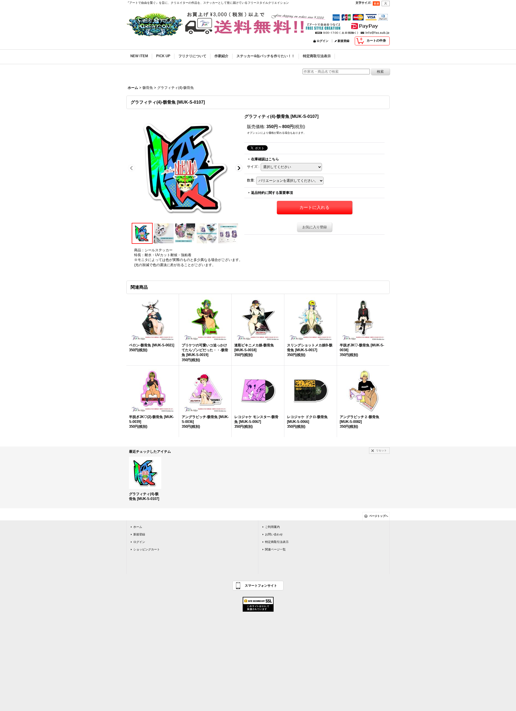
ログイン (322, 40)
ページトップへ (378, 515)
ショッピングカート (146, 549)
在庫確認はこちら (265, 159)
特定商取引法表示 (277, 541)
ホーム (137, 526)
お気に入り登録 (314, 227)
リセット (381, 450)
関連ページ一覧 (275, 549)
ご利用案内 (272, 526)
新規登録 (343, 40)
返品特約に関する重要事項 (272, 193)
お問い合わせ (274, 534)
